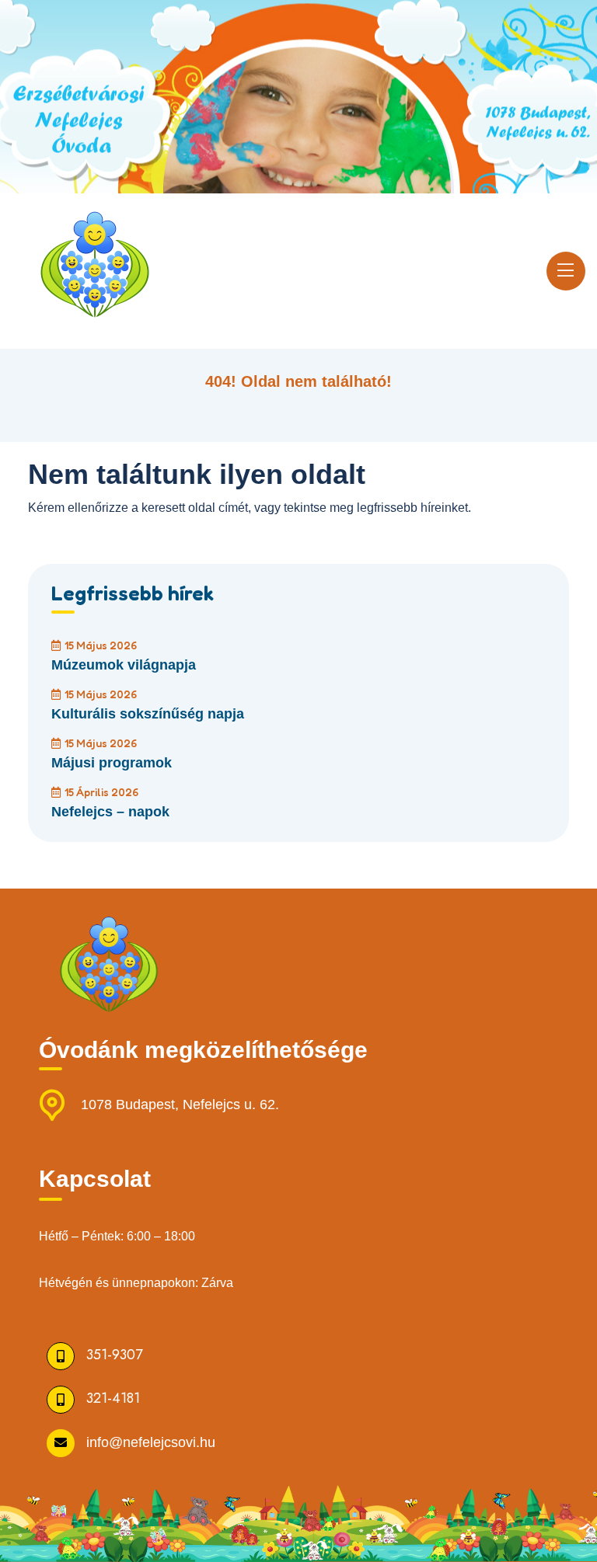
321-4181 (113, 1398)
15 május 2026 (101, 645)
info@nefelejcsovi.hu (150, 1441)
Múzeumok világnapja (123, 665)
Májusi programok (111, 763)
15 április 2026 (101, 791)
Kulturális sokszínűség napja (147, 714)
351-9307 (114, 1355)
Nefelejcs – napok (110, 811)
